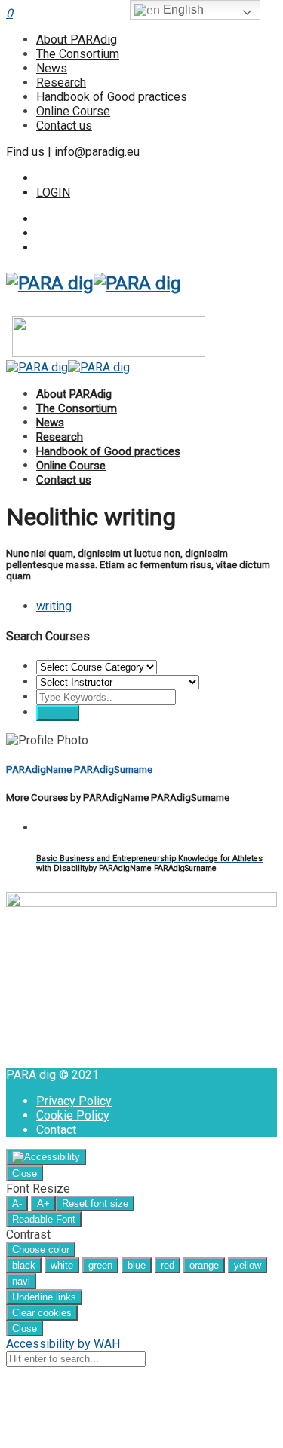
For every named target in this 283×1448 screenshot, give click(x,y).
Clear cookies (42, 1312)
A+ (43, 1203)
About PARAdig (76, 39)
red (167, 1265)
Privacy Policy (74, 1101)
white (62, 1265)
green (100, 1265)
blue (137, 1265)
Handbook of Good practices (111, 97)
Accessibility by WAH (63, 1343)
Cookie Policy (72, 1115)
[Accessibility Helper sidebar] (46, 1157)
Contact (56, 1130)
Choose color (40, 1249)
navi (21, 1281)
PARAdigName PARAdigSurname (79, 769)
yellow (247, 1265)
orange (204, 1265)
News (51, 68)
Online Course (73, 111)
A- (17, 1203)
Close (24, 1173)
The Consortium (77, 54)
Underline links (44, 1297)
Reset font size (95, 1203)
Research (61, 82)
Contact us (64, 125)
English (182, 9)
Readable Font (43, 1219)
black (23, 1265)
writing (54, 606)
